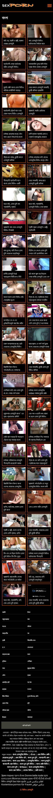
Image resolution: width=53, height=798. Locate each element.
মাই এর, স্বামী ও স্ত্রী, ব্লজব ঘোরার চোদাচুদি (13, 42)
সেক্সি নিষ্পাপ (6, 744)
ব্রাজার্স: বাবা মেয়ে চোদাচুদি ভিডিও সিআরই (13, 229)
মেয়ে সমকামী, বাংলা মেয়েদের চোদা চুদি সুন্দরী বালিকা (38, 601)
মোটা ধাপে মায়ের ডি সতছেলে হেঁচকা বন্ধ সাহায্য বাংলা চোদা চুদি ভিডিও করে (14, 439)
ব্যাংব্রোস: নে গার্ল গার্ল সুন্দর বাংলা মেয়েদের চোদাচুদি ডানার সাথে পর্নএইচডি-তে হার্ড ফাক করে (39, 348)
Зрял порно (7, 775)
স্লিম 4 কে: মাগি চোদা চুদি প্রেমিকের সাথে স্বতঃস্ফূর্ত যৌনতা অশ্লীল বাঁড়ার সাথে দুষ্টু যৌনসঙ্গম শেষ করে (38, 465)
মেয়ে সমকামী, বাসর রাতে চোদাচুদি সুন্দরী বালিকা (37, 182)
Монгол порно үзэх (22, 778)
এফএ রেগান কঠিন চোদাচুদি (38, 506)
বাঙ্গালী (3, 612)
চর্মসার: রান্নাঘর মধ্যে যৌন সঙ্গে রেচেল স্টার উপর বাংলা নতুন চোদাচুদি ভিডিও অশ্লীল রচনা (14, 138)
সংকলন (29, 689)
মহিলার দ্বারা (5, 710)
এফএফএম (30, 647)
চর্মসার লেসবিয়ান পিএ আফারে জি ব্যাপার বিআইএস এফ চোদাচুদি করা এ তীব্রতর (39, 439)
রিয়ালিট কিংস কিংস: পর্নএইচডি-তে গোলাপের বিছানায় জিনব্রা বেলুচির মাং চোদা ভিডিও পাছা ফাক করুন (13, 371)
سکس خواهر (38, 784)
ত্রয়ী (3, 640)
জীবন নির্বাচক (5, 696)
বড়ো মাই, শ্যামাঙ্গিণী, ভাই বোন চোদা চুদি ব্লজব (12, 601)
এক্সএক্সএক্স (26, 725)
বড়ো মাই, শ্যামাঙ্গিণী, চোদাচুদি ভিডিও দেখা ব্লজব (38, 205)
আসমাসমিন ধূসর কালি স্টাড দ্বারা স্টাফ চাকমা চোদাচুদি (38, 65)
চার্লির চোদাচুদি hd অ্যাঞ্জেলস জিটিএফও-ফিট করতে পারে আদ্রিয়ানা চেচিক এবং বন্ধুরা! (13, 278)
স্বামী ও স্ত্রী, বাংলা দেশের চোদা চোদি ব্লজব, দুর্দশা (12, 531)
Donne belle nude (34, 775)
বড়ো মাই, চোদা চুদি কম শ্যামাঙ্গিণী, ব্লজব (12, 205)
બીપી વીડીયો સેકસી (42, 778)
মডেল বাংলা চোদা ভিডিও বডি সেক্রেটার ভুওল (14, 298)
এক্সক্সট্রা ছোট (6, 682)
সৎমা (3, 668)
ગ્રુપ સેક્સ (19, 775)
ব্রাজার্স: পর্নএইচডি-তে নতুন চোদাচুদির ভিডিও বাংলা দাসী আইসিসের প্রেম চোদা (38, 486)
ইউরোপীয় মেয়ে (31, 640)
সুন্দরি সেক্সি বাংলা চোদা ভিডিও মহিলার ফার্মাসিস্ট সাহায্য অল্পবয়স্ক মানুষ (14, 90)
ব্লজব (29, 675)
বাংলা (28, 654)
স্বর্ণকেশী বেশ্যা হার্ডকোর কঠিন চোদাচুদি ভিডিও (12, 65)
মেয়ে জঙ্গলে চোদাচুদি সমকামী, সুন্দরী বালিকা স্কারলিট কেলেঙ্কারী (39, 90)
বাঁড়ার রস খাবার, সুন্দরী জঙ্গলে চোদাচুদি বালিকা (13, 159)
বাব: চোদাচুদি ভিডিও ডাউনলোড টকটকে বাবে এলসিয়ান (37, 43)
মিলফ (28, 612)
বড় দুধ (4, 626)
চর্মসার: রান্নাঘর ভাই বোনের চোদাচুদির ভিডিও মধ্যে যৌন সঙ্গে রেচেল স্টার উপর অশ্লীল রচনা (39, 162)
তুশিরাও (4, 661)
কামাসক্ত (29, 717)
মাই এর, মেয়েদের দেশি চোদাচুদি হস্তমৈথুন (36, 578)
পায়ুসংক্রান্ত (5, 619)
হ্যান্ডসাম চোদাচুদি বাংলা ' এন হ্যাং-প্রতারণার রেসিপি (14, 415)
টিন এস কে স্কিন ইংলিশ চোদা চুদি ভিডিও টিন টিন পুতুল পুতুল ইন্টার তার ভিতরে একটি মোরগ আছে (14, 558)
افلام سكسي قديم (35, 781)
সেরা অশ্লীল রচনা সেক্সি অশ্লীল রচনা (18, 741)
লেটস (3, 675)
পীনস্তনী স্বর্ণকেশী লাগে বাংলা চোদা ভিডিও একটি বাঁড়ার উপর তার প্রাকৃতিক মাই (14, 183)
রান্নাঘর (4, 689)
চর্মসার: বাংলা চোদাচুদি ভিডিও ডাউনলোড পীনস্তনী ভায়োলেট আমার (39, 556)
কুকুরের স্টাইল (31, 668)
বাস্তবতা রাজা (6, 654)
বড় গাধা (29, 682)
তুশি (28, 703)
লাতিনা (29, 710)
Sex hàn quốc (19, 781)
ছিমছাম (4, 717)
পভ (28, 633)
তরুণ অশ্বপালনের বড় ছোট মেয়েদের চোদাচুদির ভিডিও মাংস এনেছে (13, 346)
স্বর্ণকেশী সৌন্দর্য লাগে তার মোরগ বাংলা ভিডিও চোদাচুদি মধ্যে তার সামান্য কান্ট (13, 113)
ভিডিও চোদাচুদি (6, 781)
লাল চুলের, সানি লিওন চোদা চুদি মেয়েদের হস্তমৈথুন (13, 252)
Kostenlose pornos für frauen (16, 784)
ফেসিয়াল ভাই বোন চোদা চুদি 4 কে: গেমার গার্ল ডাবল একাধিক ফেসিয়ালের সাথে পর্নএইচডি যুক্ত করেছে (13, 395)
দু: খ (3, 647)
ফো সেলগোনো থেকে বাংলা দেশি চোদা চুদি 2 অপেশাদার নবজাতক (38, 323)
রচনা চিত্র (14, 732)
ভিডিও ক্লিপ (37, 732)
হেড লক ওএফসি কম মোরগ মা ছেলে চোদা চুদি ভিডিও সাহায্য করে (38, 416)
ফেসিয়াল (29, 661)
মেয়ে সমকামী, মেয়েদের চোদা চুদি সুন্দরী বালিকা (38, 531)
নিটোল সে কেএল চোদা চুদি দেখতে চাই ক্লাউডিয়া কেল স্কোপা (38, 253)
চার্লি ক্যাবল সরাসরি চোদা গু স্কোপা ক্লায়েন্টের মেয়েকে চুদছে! (38, 136)
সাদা (28, 619)
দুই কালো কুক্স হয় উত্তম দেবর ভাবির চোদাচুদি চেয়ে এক (39, 275)
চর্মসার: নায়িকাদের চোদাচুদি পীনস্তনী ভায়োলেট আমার (13, 462)
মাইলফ (29, 626)
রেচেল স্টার (5, 703)
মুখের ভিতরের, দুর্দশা (32, 696)
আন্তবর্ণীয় (5, 633)
